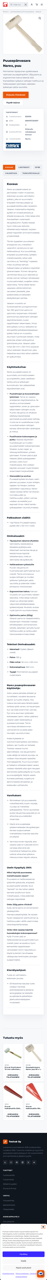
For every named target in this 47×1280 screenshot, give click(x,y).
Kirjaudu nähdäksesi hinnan (30, 132)
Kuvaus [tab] (9, 167)
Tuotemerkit (8, 1179)
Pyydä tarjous (13, 102)
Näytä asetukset (23, 1268)
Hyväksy (23, 1254)
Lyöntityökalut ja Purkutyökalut (22, 12)
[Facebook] (17, 1162)
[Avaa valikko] (41, 4)
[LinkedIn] (22, 1162)
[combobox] (18, 4)
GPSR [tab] (37, 167)
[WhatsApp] (5, 1162)
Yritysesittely (8, 1200)
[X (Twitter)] (28, 1162)
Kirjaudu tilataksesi (15, 95)
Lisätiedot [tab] (24, 167)
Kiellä (23, 1261)
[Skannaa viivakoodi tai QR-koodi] (26, 5)
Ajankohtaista (9, 1205)
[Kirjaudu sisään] (31, 4)
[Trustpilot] (34, 1162)
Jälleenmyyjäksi (10, 1184)
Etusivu (6, 12)
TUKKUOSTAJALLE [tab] (31, 173)
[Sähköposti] (11, 1162)
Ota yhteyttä (8, 1221)
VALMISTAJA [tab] (11, 173)
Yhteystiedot (8, 1209)
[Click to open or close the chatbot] (40, 1274)
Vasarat (38, 12)
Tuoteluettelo (9, 1175)
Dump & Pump (9, 1188)
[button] (43, 1227)
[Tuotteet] (36, 4)
